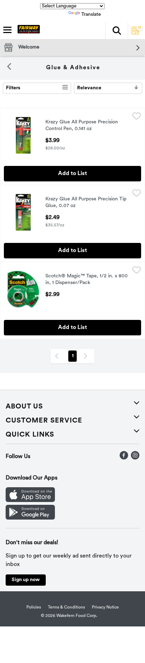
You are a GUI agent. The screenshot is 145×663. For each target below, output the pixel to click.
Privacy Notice (105, 607)
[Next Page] (87, 356)
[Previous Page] (58, 356)
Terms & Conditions (66, 607)
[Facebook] (124, 458)
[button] (116, 30)
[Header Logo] (27, 30)
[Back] (9, 68)
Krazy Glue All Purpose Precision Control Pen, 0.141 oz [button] (81, 126)
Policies (33, 607)
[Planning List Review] (135, 33)
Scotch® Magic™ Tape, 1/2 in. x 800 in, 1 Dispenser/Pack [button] (86, 279)
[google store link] (30, 518)
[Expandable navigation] (7, 30)
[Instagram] (135, 458)
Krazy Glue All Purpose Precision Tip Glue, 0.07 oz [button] (85, 203)
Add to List (72, 173)
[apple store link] (30, 500)
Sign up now (26, 579)
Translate (91, 14)
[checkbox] (136, 117)
